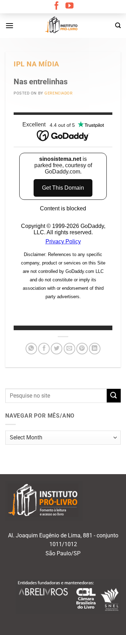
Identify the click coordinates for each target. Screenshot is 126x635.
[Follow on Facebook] (56, 6)
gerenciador (58, 93)
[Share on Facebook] (44, 348)
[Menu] (9, 25)
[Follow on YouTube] (69, 6)
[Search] (118, 25)
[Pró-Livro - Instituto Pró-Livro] (63, 25)
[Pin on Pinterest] (82, 348)
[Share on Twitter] (56, 348)
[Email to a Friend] (69, 348)
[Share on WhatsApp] (31, 348)
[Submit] (114, 395)
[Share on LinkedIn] (94, 348)
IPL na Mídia (36, 64)
